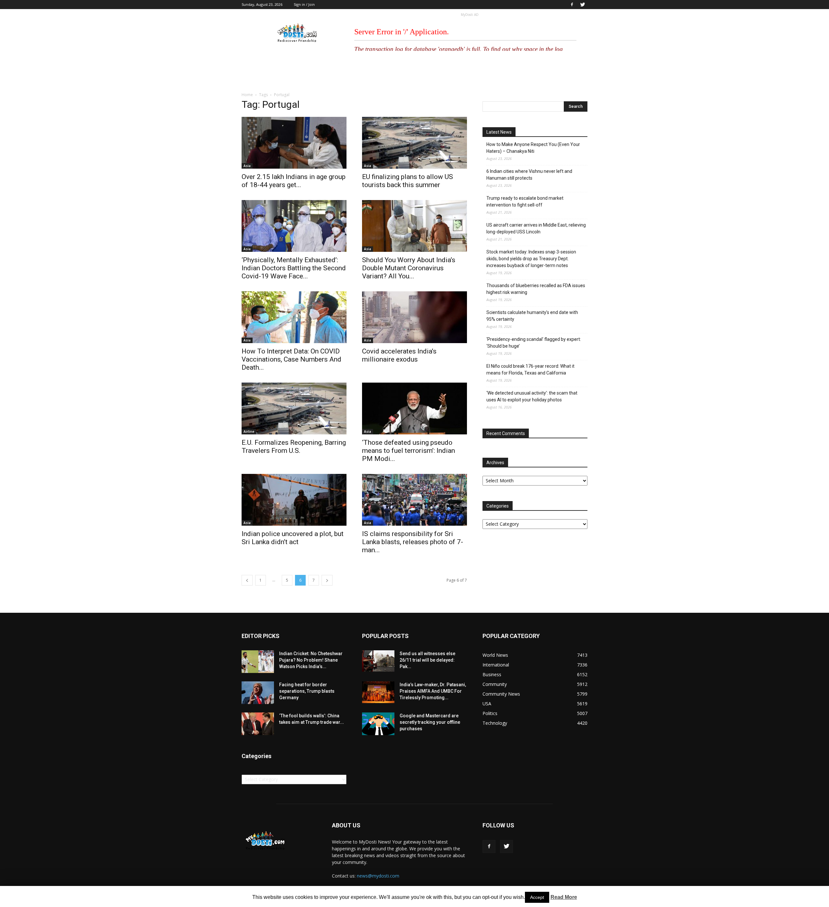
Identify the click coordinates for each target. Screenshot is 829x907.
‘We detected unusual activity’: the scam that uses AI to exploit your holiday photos (531, 396)
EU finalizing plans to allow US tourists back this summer (407, 181)
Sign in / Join (304, 4)
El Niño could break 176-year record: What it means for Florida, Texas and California (530, 369)
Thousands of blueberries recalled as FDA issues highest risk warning (535, 289)
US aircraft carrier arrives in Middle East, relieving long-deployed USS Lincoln (536, 228)
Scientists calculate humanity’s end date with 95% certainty (532, 316)
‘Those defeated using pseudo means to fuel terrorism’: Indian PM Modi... (408, 451)
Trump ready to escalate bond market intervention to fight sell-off (524, 201)
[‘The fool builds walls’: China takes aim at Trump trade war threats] (258, 723)
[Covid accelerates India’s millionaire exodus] (414, 317)
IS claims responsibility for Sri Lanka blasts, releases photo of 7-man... (412, 542)
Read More (564, 897)
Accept (537, 897)
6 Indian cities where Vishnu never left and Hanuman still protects (529, 175)
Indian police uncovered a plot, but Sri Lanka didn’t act (293, 538)
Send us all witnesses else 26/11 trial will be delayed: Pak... (427, 660)
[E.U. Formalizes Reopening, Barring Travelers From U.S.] (294, 408)
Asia (247, 165)
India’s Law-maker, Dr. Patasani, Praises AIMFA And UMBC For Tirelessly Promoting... (433, 691)
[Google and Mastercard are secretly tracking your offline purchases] (378, 723)
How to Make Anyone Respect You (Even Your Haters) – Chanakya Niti (533, 148)
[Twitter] (582, 4)
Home (247, 94)
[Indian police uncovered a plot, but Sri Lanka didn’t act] (294, 500)
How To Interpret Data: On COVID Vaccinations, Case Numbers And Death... (291, 359)
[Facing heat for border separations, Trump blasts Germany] (258, 692)
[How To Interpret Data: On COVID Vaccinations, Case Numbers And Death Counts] (294, 317)
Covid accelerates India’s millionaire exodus (399, 355)
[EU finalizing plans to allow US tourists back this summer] (414, 143)
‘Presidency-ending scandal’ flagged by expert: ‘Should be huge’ (533, 343)
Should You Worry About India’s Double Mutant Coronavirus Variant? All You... (408, 268)
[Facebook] (572, 4)
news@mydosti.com (378, 876)
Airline (249, 431)
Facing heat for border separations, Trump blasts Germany (307, 691)
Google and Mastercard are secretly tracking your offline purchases (430, 722)
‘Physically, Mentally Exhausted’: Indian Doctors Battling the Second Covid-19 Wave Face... (294, 268)
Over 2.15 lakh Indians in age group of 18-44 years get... (294, 181)
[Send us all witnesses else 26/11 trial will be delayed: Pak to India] (378, 661)
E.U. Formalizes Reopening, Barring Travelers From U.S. (294, 446)
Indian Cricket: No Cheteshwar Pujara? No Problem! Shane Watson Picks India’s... (311, 660)
